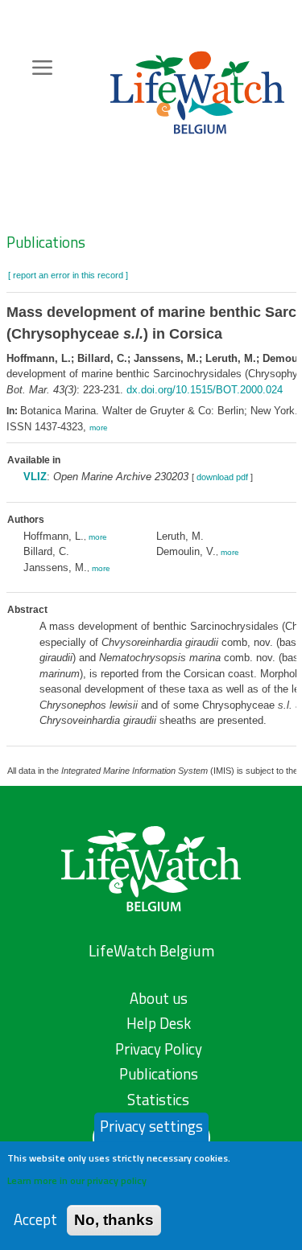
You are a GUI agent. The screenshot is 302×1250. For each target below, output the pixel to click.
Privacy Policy (158, 1049)
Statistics (158, 1099)
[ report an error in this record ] (68, 275)
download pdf (222, 477)
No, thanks (114, 1219)
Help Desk (158, 1023)
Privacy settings (151, 1126)
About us (159, 998)
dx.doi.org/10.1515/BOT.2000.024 (204, 390)
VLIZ (35, 477)
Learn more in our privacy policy (77, 1180)
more (98, 427)
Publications (45, 242)
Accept (35, 1220)
